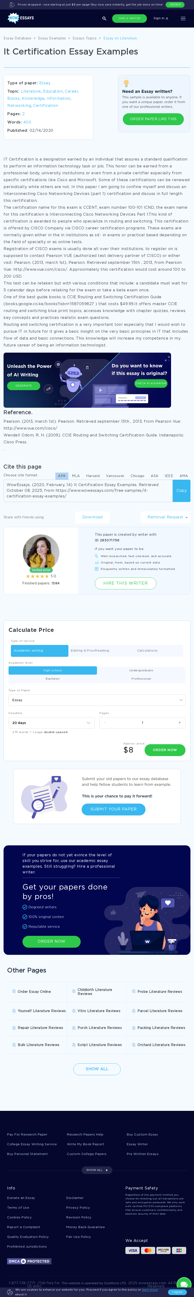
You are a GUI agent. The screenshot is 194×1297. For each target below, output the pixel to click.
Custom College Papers (87, 1154)
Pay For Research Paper (27, 1134)
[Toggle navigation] (183, 18)
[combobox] (97, 700)
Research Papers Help (85, 1134)
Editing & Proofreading (90, 650)
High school (53, 670)
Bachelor (53, 678)
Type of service (23, 641)
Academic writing (28, 650)
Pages (104, 713)
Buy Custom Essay (142, 1134)
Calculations (147, 650)
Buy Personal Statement (27, 1154)
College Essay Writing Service (32, 1144)
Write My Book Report (85, 1144)
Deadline (15, 713)
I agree (177, 1292)
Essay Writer (137, 1144)
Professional (141, 678)
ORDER (175, 4)
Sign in (160, 18)
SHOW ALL (94, 1170)
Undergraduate (141, 670)
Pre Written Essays (143, 1154)
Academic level (20, 663)
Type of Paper (20, 690)
